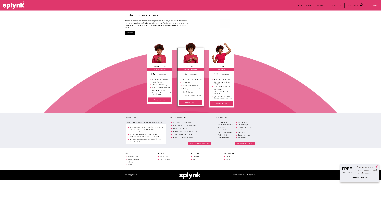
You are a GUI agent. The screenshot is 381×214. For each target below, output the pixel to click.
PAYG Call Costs (321, 5)
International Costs (165, 159)
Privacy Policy (250, 174)
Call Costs (160, 153)
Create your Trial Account (360, 177)
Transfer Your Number (133, 159)
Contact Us (196, 156)
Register (355, 5)
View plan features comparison (245, 143)
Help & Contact (334, 5)
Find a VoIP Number (133, 156)
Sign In (349, 5)
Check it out (130, 32)
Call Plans (309, 5)
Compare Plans (159, 100)
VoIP (298, 5)
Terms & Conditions (238, 174)
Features (130, 164)
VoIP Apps (195, 159)
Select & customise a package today (199, 143)
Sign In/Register (228, 153)
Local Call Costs (164, 156)
